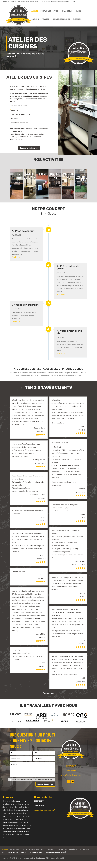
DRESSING (35, 19)
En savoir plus (48, 693)
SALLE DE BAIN (67, 11)
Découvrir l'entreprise (29, 148)
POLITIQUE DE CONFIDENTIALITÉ (55, 852)
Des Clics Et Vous (38, 858)
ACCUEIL (34, 11)
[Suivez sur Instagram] (72, 781)
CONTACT (24, 852)
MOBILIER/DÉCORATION (61, 19)
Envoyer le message (45, 784)
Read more (16, 257)
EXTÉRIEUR (77, 19)
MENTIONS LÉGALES (36, 852)
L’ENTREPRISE (45, 11)
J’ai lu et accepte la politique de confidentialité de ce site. (32, 779)
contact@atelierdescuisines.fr (71, 775)
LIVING (78, 11)
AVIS (3, 852)
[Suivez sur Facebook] (68, 781)
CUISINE (56, 11)
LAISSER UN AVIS (13, 852)
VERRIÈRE (45, 19)
